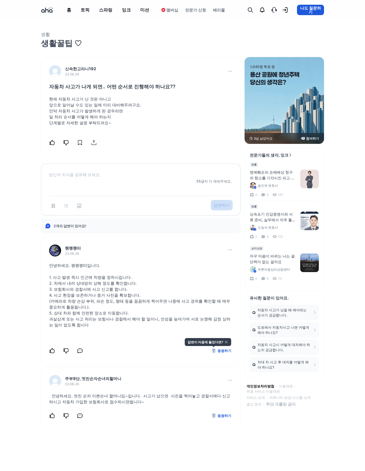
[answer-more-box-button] (229, 249)
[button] (229, 71)
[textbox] (141, 171)
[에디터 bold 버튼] (53, 205)
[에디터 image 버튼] (79, 205)
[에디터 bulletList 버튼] (66, 205)
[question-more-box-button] (229, 71)
